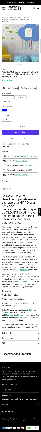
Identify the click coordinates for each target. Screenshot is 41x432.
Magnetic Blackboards (14, 315)
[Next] (38, 2)
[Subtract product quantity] (9, 119)
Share (6, 181)
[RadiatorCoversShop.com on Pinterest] (6, 412)
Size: (6, 93)
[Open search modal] (30, 8)
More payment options (20, 138)
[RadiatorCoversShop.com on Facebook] (3, 412)
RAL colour (22, 281)
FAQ (23, 165)
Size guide (8, 101)
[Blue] (4, 110)
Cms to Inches (32, 156)
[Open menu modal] (38, 8)
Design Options (21, 161)
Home (4, 15)
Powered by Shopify (8, 423)
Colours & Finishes (21, 175)
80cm (7, 97)
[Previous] (3, 2)
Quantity (5, 115)
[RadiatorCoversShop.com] (12, 8)
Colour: (7, 107)
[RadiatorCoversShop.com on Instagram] (9, 412)
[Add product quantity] (3, 119)
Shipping (16, 144)
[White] (11, 110)
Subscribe (35, 405)
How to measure (13, 156)
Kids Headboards (28, 318)
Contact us (32, 165)
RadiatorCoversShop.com (22, 419)
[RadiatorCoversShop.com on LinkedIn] (12, 412)
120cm (20, 97)
